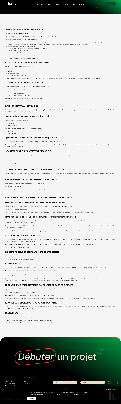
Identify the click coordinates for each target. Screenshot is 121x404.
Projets (49, 4)
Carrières (65, 4)
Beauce (26, 381)
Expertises (40, 4)
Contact (81, 4)
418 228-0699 (8, 381)
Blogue (73, 4)
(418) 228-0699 (42, 189)
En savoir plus (82, 394)
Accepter (31, 398)
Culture (57, 4)
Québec (26, 383)
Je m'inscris (113, 382)
